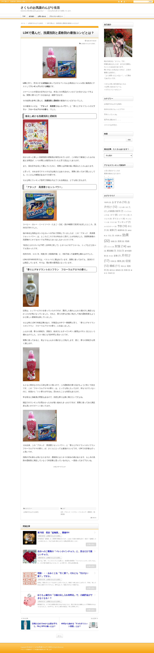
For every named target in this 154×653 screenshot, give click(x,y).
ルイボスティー (110, 226)
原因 (121, 241)
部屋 (127, 270)
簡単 (123, 266)
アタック (67, 512)
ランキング (82, 512)
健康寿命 (122, 230)
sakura (94, 517)
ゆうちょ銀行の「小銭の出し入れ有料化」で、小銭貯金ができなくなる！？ (65, 596)
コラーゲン (123, 215)
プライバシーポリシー (56, 16)
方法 (120, 251)
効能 (114, 241)
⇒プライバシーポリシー (112, 90)
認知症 (119, 270)
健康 (113, 230)
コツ (114, 214)
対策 (120, 246)
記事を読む (91, 544)
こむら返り (123, 207)
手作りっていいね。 (111, 114)
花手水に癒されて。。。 (112, 120)
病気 (121, 261)
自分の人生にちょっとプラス (114, 109)
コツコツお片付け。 (111, 125)
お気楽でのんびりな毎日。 (88, 43)
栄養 (117, 255)
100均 (107, 202)
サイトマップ (129, 1)
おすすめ (119, 202)
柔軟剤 (90, 512)
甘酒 (113, 261)
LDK (62, 512)
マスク (113, 222)
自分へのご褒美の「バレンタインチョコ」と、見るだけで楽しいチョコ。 (65, 553)
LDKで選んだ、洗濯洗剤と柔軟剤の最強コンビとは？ (58, 32)
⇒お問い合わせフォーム (112, 87)
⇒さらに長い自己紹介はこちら (115, 84)
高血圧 (111, 273)
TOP (23, 16)
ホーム (59, 636)
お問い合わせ (42, 16)
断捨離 (111, 251)
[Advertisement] (59, 484)
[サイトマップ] (124, 1)
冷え (111, 235)
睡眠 (115, 265)
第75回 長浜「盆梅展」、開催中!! (53, 532)
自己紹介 (31, 16)
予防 (122, 226)
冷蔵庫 (118, 235)
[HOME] (121, 1)
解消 (112, 270)
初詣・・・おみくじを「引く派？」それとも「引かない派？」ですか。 (63, 574)
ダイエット (119, 218)
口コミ (110, 247)
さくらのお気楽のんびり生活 (40, 7)
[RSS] (119, 1)
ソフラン (74, 512)
